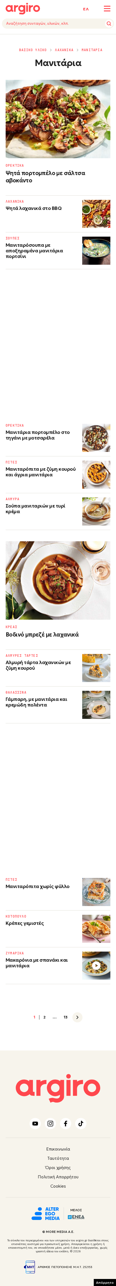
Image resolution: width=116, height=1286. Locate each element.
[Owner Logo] (46, 1213)
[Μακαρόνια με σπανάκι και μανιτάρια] (96, 966)
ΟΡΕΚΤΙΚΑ (15, 165)
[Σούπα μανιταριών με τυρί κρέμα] (96, 511)
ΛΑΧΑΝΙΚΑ (64, 50)
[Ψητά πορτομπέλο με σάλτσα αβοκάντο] (58, 119)
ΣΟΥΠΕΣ (12, 238)
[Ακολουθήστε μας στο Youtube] (35, 1123)
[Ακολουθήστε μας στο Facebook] (65, 1123)
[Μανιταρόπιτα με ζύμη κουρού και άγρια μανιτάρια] (96, 475)
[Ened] (76, 1216)
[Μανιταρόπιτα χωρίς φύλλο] (96, 892)
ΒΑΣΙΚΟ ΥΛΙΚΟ (33, 50)
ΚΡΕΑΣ (11, 627)
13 (66, 1017)
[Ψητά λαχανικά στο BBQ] (96, 214)
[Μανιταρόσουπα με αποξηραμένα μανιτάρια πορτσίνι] (96, 251)
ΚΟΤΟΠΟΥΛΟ (16, 916)
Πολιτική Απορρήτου (58, 1176)
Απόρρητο (105, 1282)
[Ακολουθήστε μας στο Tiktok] (80, 1123)
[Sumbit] (109, 24)
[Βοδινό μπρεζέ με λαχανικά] (58, 580)
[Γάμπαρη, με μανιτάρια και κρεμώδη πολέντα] (96, 705)
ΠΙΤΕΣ (11, 462)
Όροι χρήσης (58, 1167)
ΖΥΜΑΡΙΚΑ (15, 953)
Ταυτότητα (58, 1158)
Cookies (58, 1186)
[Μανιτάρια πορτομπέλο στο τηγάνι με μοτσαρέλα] (96, 438)
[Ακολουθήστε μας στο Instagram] (50, 1123)
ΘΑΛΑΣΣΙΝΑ (16, 692)
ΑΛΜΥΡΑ (12, 499)
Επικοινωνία (58, 1149)
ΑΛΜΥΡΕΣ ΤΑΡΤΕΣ (22, 655)
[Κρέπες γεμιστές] (96, 929)
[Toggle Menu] (107, 8)
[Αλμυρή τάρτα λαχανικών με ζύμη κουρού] (96, 668)
